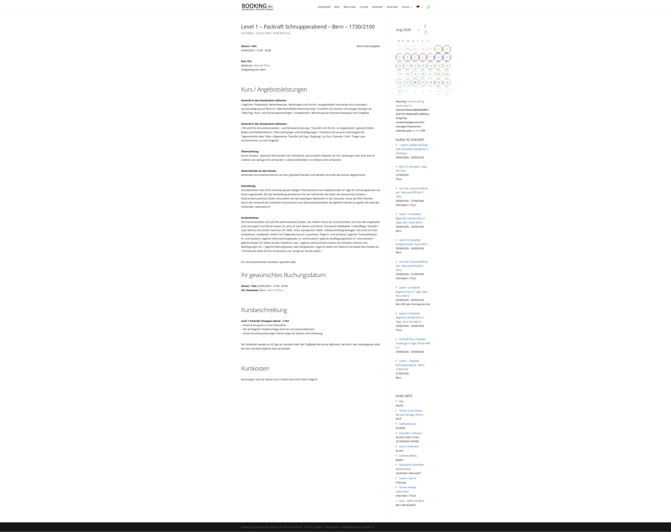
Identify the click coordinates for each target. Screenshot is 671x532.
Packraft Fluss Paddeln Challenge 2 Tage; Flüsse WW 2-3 (413, 343)
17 (399, 74)
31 (430, 49)
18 (407, 74)
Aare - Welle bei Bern (411, 500)
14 (430, 66)
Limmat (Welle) (408, 455)
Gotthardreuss (407, 423)
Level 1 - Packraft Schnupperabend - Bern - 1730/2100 (411, 365)
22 (438, 74)
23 (446, 74)
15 (438, 66)
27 (399, 49)
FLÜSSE (364, 7)
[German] (420, 10)
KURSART (377, 7)
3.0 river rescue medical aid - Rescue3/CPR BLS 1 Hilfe (411, 266)
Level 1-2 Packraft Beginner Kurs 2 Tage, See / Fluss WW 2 (412, 292)
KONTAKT (392, 7)
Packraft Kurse (281, 33)
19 (415, 74)
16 (446, 66)
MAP (337, 7)
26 (415, 82)
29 (415, 49)
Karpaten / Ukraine (410, 433)
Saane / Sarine (407, 478)
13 (422, 66)
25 (407, 82)
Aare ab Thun (262, 65)
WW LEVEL (350, 7)
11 (407, 66)
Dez (401, 401)
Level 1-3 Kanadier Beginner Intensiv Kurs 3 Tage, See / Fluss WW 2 (410, 218)
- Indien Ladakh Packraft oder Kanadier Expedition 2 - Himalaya (412, 149)
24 (399, 82)
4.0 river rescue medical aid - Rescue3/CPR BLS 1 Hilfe (411, 192)
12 (415, 66)
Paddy (249, 33)
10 (399, 66)
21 (430, 74)
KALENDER (324, 7)
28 (407, 49)
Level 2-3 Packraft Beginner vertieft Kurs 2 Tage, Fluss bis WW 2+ (410, 317)
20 (422, 74)
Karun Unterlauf (408, 446)
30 (422, 49)
